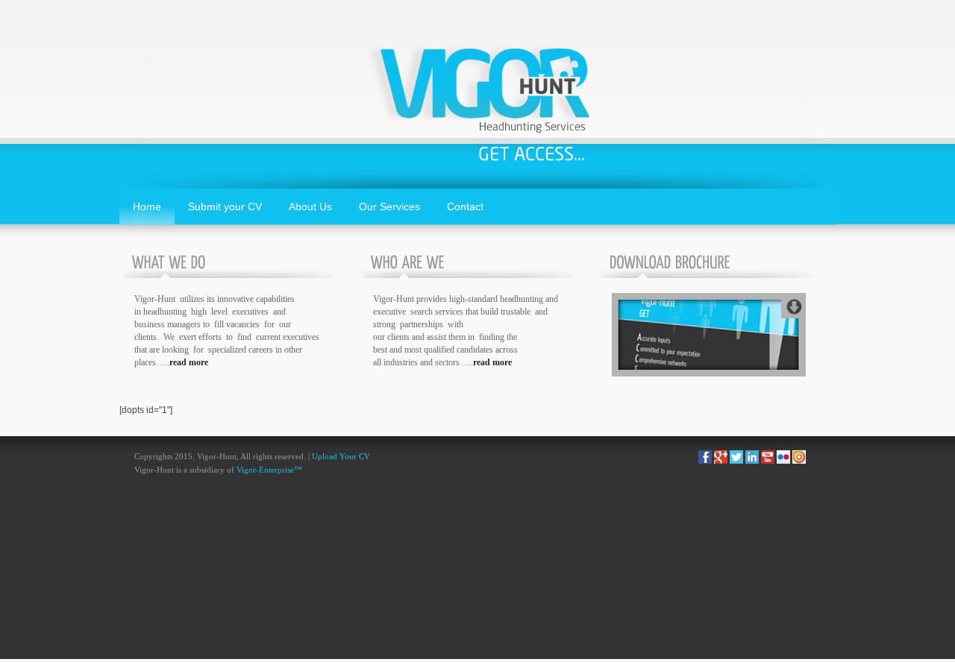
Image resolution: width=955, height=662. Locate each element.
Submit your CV (225, 206)
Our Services (389, 206)
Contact (465, 206)
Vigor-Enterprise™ (269, 470)
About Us (310, 206)
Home (147, 206)
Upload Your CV (341, 457)
